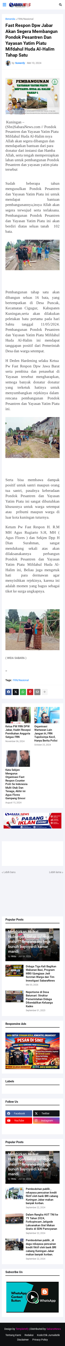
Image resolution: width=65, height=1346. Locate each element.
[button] (60, 4)
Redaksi (29, 1335)
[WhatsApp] (23, 692)
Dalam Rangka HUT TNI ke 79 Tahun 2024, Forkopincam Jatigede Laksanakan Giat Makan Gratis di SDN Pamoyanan (42, 1221)
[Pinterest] (30, 692)
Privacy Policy (40, 1339)
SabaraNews (53, 1328)
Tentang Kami (13, 1335)
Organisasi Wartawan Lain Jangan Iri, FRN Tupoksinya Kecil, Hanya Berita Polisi (45, 733)
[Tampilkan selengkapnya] (45, 692)
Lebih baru (10, 872)
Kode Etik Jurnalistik (48, 1335)
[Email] (37, 692)
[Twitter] (16, 692)
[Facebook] (8, 692)
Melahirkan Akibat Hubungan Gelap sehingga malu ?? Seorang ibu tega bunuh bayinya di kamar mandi (30, 941)
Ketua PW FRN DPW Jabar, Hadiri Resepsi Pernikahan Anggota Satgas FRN (18, 732)
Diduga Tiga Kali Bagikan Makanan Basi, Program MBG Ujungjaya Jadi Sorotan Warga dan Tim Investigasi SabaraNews (41, 973)
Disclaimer (23, 1339)
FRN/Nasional (25, 19)
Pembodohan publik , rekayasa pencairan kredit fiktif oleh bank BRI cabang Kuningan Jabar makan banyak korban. (42, 1196)
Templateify (22, 1328)
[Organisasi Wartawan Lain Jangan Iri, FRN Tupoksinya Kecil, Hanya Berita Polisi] (47, 715)
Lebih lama (55, 872)
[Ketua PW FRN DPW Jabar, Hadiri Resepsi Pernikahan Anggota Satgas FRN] (18, 715)
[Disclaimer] (18, 1128)
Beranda (10, 19)
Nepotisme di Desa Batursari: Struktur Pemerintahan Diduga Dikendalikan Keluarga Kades (39, 999)
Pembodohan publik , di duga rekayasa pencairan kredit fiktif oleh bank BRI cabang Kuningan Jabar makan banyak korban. (41, 1247)
